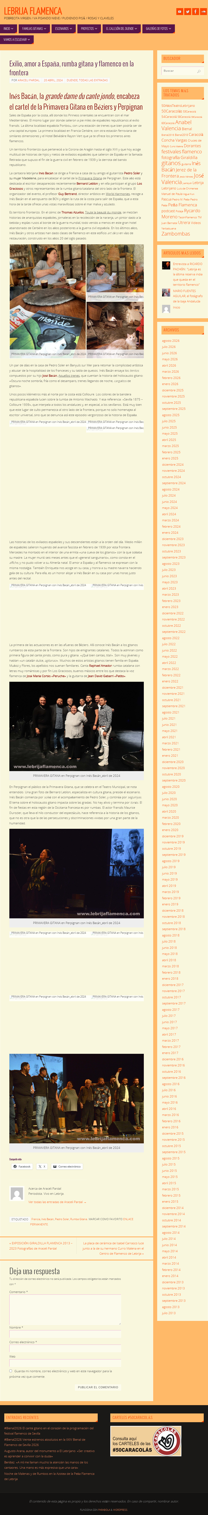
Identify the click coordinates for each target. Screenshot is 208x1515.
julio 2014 (169, 1239)
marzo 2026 (170, 371)
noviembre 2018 (173, 916)
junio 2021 (169, 725)
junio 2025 (169, 427)
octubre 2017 (171, 997)
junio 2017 (169, 1022)
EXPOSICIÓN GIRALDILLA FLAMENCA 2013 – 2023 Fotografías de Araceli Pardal (41, 1245)
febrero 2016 (171, 1121)
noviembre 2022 (173, 619)
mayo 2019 (170, 879)
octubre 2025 (171, 402)
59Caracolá (196, 116)
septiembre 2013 (174, 1301)
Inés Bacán (47, 1219)
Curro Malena (176, 146)
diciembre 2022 (173, 613)
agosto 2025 (171, 415)
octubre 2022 (171, 625)
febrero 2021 (171, 749)
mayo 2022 (170, 656)
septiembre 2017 (174, 1003)
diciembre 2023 (173, 539)
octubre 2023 (171, 551)
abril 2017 (169, 1034)
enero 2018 (170, 978)
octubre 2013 (171, 1294)
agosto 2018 (171, 935)
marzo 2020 (170, 817)
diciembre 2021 (173, 687)
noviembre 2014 (173, 1214)
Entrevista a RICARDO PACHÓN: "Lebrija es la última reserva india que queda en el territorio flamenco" (188, 274)
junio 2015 (169, 1171)
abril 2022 (169, 663)
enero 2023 (170, 607)
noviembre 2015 (173, 1139)
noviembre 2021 (173, 693)
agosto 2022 (171, 638)
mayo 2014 (170, 1251)
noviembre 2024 (173, 471)
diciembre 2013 (173, 1282)
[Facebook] (195, 11)
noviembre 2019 (173, 842)
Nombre (16, 1327)
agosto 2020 (171, 787)
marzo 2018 (170, 966)
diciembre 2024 (173, 464)
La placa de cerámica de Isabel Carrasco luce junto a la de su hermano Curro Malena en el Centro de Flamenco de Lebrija (113, 1248)
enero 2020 (170, 830)
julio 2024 (169, 495)
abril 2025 (169, 440)
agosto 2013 (171, 1307)
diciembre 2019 (173, 836)
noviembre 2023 (173, 545)
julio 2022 (169, 644)
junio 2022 (169, 650)
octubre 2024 (171, 477)
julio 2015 (169, 1164)
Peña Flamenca (182, 205)
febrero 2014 (171, 1270)
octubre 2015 (171, 1146)
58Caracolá (184, 117)
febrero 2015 (171, 1195)
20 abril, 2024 (53, 80)
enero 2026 (170, 384)
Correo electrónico (23, 1342)
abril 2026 (169, 365)
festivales (171, 151)
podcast (168, 210)
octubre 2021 (171, 700)
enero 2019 (170, 904)
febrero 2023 (171, 601)
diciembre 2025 (173, 390)
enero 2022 (170, 681)
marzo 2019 (170, 892)
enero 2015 (170, 1201)
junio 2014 (169, 1245)
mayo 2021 (170, 731)
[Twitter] (187, 11)
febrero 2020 (171, 824)
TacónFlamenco (187, 217)
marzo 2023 (170, 594)
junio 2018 (169, 948)
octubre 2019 (171, 848)
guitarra (186, 164)
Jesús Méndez (186, 176)
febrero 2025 (171, 452)
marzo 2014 (170, 1263)
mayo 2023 (170, 582)
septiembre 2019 (174, 855)
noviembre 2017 (173, 991)
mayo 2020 (170, 805)
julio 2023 (169, 570)
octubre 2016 (171, 1071)
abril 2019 (169, 886)
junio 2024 (169, 502)
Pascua (166, 199)
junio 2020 (169, 799)
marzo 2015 (170, 1189)
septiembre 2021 (174, 706)
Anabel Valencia (176, 125)
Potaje (179, 211)
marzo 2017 (170, 1040)
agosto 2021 (171, 712)
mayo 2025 (170, 433)
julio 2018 (169, 941)
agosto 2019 (171, 861)
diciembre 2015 (173, 1133)
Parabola (104, 1510)
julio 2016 (169, 1090)
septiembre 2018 (174, 929)
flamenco (192, 151)
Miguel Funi (188, 194)
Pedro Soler (62, 1219)
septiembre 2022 (174, 632)
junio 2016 (169, 1096)
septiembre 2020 (174, 780)
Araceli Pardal (29, 80)
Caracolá (196, 134)
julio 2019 (169, 867)
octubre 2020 (171, 774)
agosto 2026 (171, 341)
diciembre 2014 (173, 1208)
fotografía (170, 157)
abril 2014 (169, 1257)
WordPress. (120, 1510)
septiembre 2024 (174, 483)
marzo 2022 (170, 669)
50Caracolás (171, 111)
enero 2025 (170, 458)
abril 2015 (169, 1183)
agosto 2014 (171, 1232)
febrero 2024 (171, 526)
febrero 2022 (171, 675)
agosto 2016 (171, 1084)
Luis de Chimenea (187, 188)
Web (12, 1356)
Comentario (18, 1292)
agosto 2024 (171, 489)
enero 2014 (170, 1276)
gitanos (171, 163)
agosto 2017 (171, 1009)
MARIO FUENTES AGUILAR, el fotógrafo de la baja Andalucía (188, 296)
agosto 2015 (171, 1158)
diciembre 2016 (173, 1059)
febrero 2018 (171, 972)
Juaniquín (187, 183)
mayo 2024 (170, 508)
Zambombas (175, 233)
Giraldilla (189, 157)
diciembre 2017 (173, 985)
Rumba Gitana (78, 1219)
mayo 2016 (170, 1102)
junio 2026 (169, 353)
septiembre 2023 (174, 557)
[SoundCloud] (203, 11)
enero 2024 (170, 532)
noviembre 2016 (173, 1065)
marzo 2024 (170, 520)
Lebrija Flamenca (33, 11)
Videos (196, 223)
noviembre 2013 (173, 1288)
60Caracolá (167, 123)
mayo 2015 (170, 1177)
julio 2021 (169, 718)
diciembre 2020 (173, 762)
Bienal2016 (167, 135)
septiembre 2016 (174, 1078)
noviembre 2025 (173, 396)
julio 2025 (169, 421)
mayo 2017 (170, 1028)
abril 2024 (169, 514)
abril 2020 (169, 811)
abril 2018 (169, 960)
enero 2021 (170, 755)
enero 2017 (170, 1053)
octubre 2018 (171, 923)
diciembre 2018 (173, 910)
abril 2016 (169, 1109)
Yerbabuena (168, 228)
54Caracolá (169, 117)
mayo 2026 (170, 359)
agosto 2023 (171, 564)
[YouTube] (179, 11)
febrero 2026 (171, 378)
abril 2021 (169, 737)
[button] (47, 301)
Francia (35, 1219)
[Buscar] (199, 71)
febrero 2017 (171, 1047)
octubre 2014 (171, 1220)
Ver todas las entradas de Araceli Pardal (57, 1202)
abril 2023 (169, 588)
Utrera (184, 222)
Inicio (176, 307)
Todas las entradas (93, 80)
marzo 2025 (170, 446)
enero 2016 (170, 1127)
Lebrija (198, 182)
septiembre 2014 (174, 1226)
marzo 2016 (170, 1115)
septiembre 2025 (174, 409)
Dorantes (192, 145)
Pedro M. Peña (181, 199)
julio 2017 (169, 1016)
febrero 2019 (171, 898)
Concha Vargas (174, 140)
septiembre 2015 (174, 1152)
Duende (72, 80)
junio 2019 (169, 873)
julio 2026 (169, 347)
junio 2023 (169, 576)
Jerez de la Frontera (179, 173)
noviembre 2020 (173, 768)
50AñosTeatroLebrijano (178, 105)
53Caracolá (189, 111)
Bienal (187, 128)
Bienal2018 (181, 135)
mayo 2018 (170, 954)
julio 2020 (169, 793)
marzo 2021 (170, 743)
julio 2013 (169, 1313)
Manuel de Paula (171, 194)
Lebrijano (168, 188)
